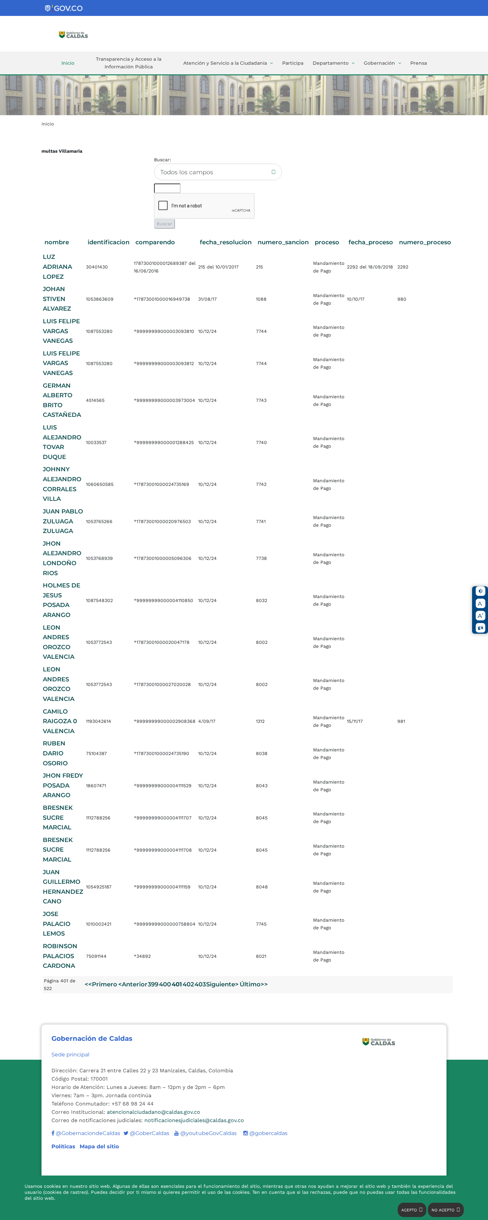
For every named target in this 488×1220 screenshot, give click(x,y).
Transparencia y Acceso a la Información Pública (128, 63)
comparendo (155, 242)
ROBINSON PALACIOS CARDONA (60, 956)
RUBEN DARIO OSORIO (55, 753)
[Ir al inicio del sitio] (82, 34)
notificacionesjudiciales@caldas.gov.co (194, 1120)
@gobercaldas (267, 1133)
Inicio (67, 63)
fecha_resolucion (226, 242)
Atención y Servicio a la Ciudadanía (225, 63)
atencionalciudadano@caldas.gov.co (153, 1112)
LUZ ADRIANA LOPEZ (57, 266)
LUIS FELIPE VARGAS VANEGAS (61, 331)
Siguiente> (222, 984)
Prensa (418, 63)
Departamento (331, 63)
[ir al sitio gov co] (64, 8)
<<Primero (101, 984)
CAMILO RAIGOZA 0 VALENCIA (60, 721)
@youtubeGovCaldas (205, 1133)
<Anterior (132, 984)
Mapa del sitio (99, 1146)
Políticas (64, 1146)
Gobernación (379, 63)
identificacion (108, 242)
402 (188, 984)
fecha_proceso (371, 242)
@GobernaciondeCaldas (87, 1133)
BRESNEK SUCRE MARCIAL (58, 817)
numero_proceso (425, 242)
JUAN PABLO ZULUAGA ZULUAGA (63, 521)
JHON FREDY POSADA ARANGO (63, 785)
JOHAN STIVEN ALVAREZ (57, 298)
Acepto (409, 1210)
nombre (56, 242)
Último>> (254, 984)
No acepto (443, 1210)
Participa (292, 63)
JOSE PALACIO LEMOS (56, 923)
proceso (327, 242)
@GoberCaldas (146, 1133)
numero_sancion (283, 242)
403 (200, 984)
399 (153, 984)
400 (165, 984)
